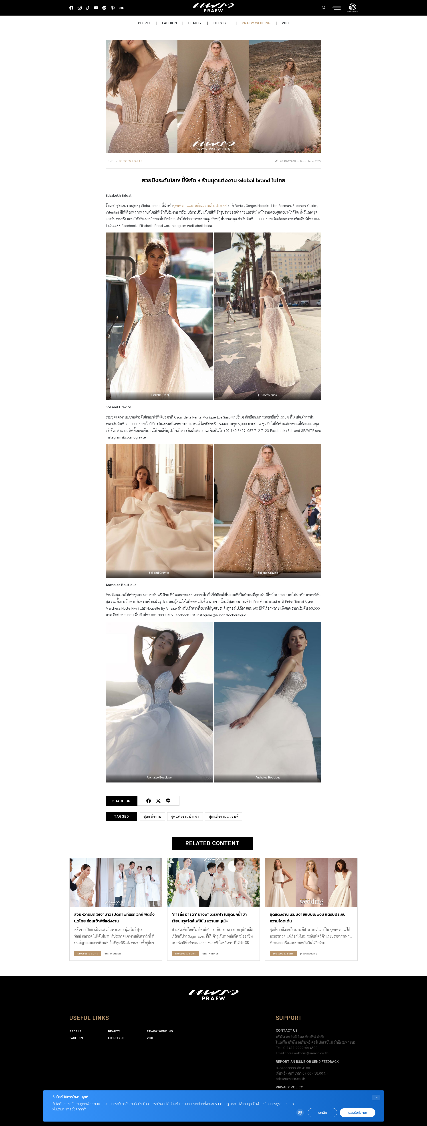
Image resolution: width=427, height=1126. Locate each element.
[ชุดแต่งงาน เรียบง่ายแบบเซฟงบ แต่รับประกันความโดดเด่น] (311, 882)
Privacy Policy (289, 1087)
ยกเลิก (322, 1112)
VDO (285, 23)
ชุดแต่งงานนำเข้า (185, 816)
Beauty (195, 23)
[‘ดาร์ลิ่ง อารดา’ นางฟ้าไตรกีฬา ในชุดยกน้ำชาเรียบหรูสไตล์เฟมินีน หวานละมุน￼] (213, 882)
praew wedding (256, 23)
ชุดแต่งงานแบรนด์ (224, 816)
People (144, 23)
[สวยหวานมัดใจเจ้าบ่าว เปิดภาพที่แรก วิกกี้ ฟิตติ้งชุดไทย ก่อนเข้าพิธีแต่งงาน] (116, 882)
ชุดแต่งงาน (152, 816)
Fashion (169, 23)
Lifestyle (222, 23)
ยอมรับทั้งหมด (357, 1112)
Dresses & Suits (130, 161)
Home (110, 161)
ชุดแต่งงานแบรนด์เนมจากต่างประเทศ (200, 205)
